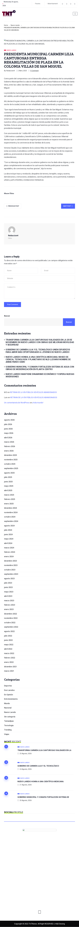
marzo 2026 (9, 442)
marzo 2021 (9, 671)
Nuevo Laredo (15, 25)
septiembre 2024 (11, 521)
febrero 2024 (9, 552)
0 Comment (34, 71)
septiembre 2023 (11, 574)
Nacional (7, 708)
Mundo (7, 703)
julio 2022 (8, 636)
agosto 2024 (9, 526)
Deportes (8, 686)
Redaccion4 (10, 71)
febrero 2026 (9, 446)
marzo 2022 (9, 653)
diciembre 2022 (10, 614)
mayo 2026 (8, 433)
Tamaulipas (9, 721)
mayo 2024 (8, 539)
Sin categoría (9, 717)
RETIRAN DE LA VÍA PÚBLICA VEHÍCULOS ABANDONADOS (33, 392)
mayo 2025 (8, 486)
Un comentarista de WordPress (17, 403)
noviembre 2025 (10, 459)
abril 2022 (8, 649)
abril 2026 (8, 437)
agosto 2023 (9, 578)
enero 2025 (9, 504)
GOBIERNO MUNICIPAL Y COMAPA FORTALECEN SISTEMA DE (43, 797)
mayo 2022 (8, 644)
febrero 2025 (9, 499)
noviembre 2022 (10, 618)
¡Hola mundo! (38, 403)
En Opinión (8, 695)
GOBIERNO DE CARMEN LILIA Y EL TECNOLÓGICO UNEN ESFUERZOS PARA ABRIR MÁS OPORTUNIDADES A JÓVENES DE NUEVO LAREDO (38, 350)
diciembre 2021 (10, 666)
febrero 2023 (9, 605)
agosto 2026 (9, 420)
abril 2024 (8, 543)
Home (6, 25)
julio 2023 (8, 583)
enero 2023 (9, 609)
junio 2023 (8, 587)
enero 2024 (9, 556)
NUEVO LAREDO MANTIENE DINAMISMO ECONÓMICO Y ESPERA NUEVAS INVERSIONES (40, 375)
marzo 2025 (9, 495)
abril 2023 (8, 596)
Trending (8, 730)
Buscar (7, 316)
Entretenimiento (11, 699)
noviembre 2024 (10, 512)
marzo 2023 (9, 600)
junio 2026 (8, 429)
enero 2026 (9, 451)
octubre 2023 (9, 570)
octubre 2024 (9, 517)
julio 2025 (8, 477)
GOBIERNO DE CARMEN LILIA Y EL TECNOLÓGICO (38, 766)
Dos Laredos (9, 690)
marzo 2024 (9, 548)
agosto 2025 (9, 473)
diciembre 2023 (10, 561)
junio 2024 (8, 534)
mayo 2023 (8, 592)
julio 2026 (8, 424)
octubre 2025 (9, 464)
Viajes (6, 734)
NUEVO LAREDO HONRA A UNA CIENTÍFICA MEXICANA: (40, 781)
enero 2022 (9, 662)
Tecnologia (8, 725)
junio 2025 (8, 482)
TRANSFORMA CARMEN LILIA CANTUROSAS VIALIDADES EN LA (44, 750)
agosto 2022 (9, 631)
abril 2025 (8, 490)
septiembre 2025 (11, 468)
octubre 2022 (9, 622)
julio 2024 (8, 530)
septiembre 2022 (11, 627)
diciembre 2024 (10, 508)
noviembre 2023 (10, 565)
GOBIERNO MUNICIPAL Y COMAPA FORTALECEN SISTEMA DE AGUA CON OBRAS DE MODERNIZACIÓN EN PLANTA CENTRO (40, 368)
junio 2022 (8, 640)
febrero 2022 (9, 658)
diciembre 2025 (10, 455)
